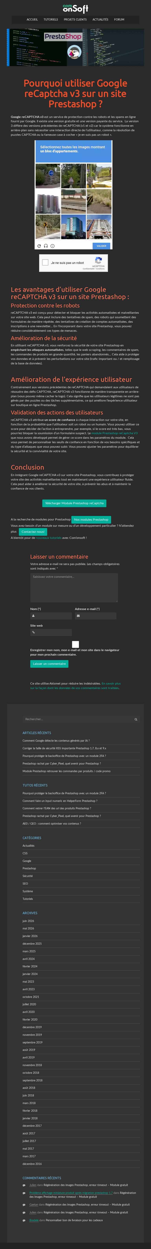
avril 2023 (29, 989)
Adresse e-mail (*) (87, 609)
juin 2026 (28, 921)
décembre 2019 (32, 1027)
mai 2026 (28, 928)
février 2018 (30, 1111)
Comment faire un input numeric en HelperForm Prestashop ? (60, 801)
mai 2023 (28, 981)
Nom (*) (35, 609)
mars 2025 (29, 951)
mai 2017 (28, 1148)
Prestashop (29, 868)
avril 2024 (29, 959)
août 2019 (29, 1050)
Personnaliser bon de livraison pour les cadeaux (74, 1220)
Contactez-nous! (33, 531)
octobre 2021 (31, 997)
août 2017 (29, 1133)
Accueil (32, 19)
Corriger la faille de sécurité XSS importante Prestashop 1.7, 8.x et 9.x (64, 748)
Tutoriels (51, 19)
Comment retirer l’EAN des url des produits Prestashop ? (57, 808)
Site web (36, 625)
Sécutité (28, 876)
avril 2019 (29, 1057)
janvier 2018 (30, 1118)
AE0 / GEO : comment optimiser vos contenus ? (52, 823)
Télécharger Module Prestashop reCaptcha (74, 503)
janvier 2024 (30, 974)
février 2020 (30, 1019)
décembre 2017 (32, 1126)
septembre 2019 (32, 1042)
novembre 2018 (32, 1065)
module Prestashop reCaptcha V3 (114, 433)
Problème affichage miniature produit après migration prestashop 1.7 (71, 1193)
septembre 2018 (32, 1080)
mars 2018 (29, 1103)
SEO (25, 883)
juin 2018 (28, 1095)
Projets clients (75, 19)
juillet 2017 (29, 1141)
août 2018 (29, 1088)
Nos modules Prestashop (91, 519)
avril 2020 (29, 1012)
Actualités (100, 19)
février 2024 (30, 966)
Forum (119, 19)
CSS (25, 853)
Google (27, 861)
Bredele (34, 1220)
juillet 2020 (29, 1004)
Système (28, 891)
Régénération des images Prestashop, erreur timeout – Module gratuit (86, 1185)
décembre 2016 (32, 1164)
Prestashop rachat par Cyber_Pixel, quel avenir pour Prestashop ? (62, 763)
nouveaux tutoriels (49, 537)
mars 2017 (29, 1156)
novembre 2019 (32, 1035)
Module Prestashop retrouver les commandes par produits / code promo (66, 771)
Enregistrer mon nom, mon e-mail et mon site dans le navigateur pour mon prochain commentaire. (74, 652)
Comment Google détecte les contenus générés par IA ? (56, 741)
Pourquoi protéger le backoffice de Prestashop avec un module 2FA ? (64, 756)
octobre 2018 (31, 1073)
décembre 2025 (32, 944)
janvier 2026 (30, 936)
